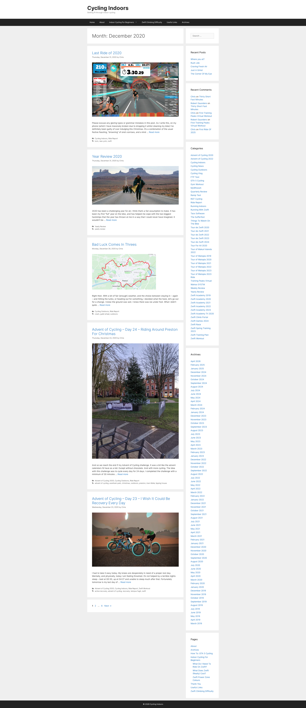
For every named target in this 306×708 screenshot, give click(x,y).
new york (103, 141)
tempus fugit (136, 591)
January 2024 (197, 412)
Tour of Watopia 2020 (201, 259)
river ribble (150, 483)
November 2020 (198, 550)
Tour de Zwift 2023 (200, 238)
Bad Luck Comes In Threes (114, 244)
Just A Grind (197, 70)
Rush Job (195, 63)
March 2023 (196, 448)
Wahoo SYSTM (198, 284)
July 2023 (195, 434)
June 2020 (196, 569)
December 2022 (198, 459)
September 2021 (199, 514)
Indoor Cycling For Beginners (121, 22)
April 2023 (196, 445)
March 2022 (196, 492)
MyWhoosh (196, 188)
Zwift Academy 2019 (201, 295)
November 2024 (198, 376)
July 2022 (195, 478)
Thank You (196, 684)
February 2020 (198, 583)
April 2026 (196, 361)
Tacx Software (198, 213)
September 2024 (199, 383)
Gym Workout (197, 184)
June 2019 (196, 612)
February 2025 (198, 365)
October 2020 (197, 554)
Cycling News (197, 166)
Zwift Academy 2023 (201, 310)
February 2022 (198, 496)
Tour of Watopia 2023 (201, 270)
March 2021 (196, 536)
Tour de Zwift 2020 (200, 227)
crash (97, 314)
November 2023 (198, 419)
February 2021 (197, 539)
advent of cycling (102, 483)
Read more (154, 132)
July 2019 (195, 609)
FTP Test (195, 177)
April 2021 (195, 532)
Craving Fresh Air (199, 66)
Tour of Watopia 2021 (201, 263)
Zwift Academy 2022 (201, 306)
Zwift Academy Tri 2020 (202, 313)
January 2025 (197, 368)
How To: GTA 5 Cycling (202, 653)
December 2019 (198, 590)
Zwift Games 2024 (200, 321)
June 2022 (196, 481)
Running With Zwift (200, 210)
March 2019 (196, 623)
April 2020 (196, 576)
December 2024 (198, 372)
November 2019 (198, 594)
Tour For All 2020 (199, 245)
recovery (126, 591)
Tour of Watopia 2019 (201, 256)
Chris (193, 96)
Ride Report (113, 138)
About (101, 22)
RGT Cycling (196, 199)
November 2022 (198, 463)
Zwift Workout (144, 588)
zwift (110, 141)
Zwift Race (196, 324)
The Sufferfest (198, 217)
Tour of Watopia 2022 (201, 267)
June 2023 (196, 438)
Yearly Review (100, 226)
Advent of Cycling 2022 (202, 159)
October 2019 (197, 598)
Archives (185, 22)
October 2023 (197, 423)
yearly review (100, 229)
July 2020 (195, 565)
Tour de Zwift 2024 (200, 242)
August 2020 (197, 561)
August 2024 (197, 387)
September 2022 (199, 470)
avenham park (115, 483)
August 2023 (197, 430)
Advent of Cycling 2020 (104, 481)
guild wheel (104, 314)
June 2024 (196, 394)
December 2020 (198, 547)
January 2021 (197, 543)
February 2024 (198, 408)
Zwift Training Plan (200, 335)
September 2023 (199, 427)
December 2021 (198, 503)
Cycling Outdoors (102, 311)
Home (92, 22)
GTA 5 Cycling (197, 180)
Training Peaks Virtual (201, 281)
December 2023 (198, 416)
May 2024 (195, 398)
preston (142, 483)
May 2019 (195, 616)
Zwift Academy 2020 (201, 299)
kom (96, 141)
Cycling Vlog (196, 173)
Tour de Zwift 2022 (200, 235)
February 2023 (198, 452)
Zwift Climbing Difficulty (152, 22)
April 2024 (196, 401)
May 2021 (195, 529)
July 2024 (195, 390)
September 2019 (199, 601)
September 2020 (199, 558)
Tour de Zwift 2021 (200, 231)
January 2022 (197, 499)
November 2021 (198, 507)
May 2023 (195, 441)
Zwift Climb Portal (199, 317)
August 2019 (197, 605)
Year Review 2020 (107, 156)
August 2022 (197, 474)
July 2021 (195, 521)
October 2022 (197, 467)
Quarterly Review (199, 191)
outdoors (114, 314)
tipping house (161, 483)
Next (107, 606)
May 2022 (195, 485)
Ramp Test (196, 195)
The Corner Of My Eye (201, 74)
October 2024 (197, 379)
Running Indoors (198, 206)
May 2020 (195, 572)
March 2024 (196, 405)
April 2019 (195, 620)
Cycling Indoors (107, 8)
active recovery (101, 591)
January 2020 (197, 587)
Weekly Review (198, 288)
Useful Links (172, 22)
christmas (126, 483)
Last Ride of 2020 (106, 53)
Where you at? (198, 59)
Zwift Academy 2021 (200, 302)
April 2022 (195, 488)
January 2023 (197, 456)
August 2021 (197, 518)
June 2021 (196, 525)
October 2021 (197, 510)
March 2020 (196, 580)
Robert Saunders (199, 103)
